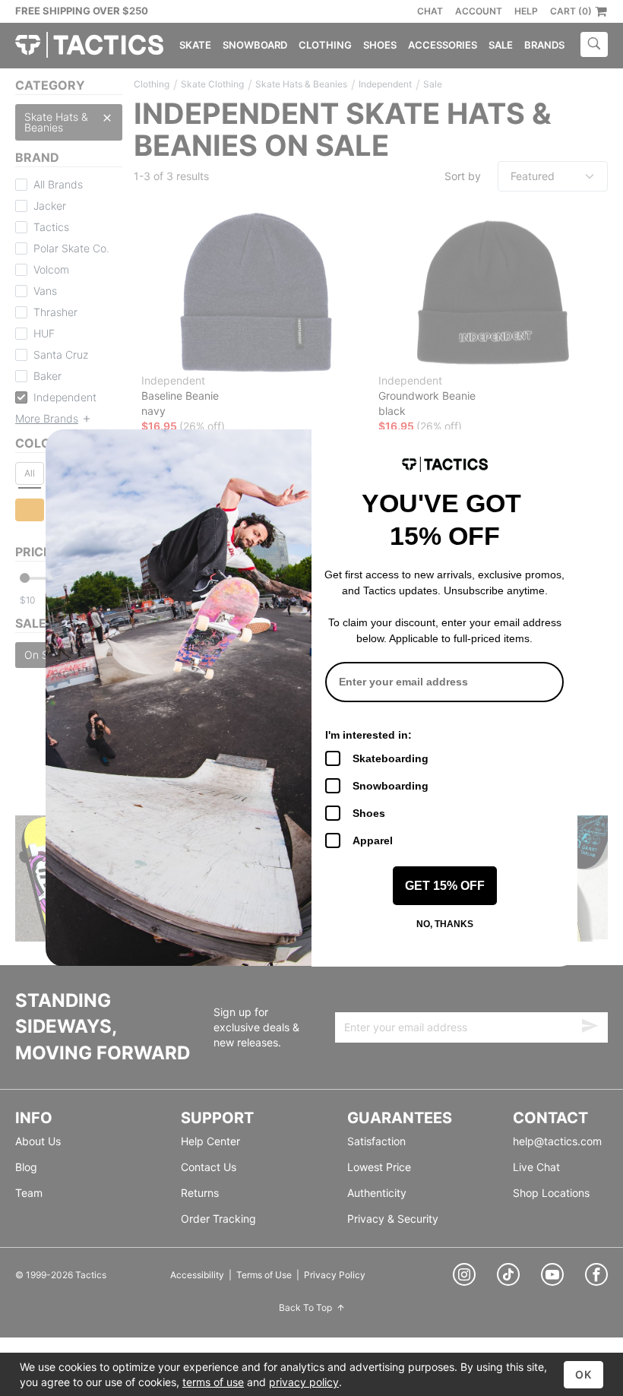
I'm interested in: (368, 735)
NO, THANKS (444, 924)
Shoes (369, 813)
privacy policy (304, 1381)
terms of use (213, 1381)
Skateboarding (391, 758)
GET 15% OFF (445, 885)
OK (583, 1374)
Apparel (373, 840)
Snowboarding (391, 786)
